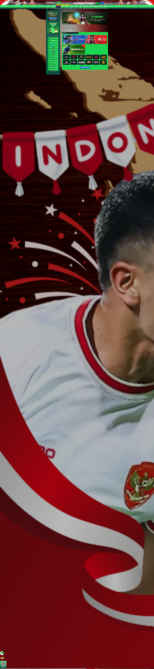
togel (81, 6)
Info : (48, 8)
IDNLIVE (67, 6)
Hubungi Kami (95, 1)
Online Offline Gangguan (53, 71)
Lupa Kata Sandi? (102, 1)
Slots (63, 6)
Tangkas (91, 6)
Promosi (105, 6)
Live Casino (85, 6)
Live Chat (88, 1)
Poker (76, 6)
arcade (71, 6)
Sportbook (53, 6)
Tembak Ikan (96, 6)
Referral (101, 6)
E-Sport (58, 6)
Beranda (48, 6)
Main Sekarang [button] (85, 67)
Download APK (81, 1)
